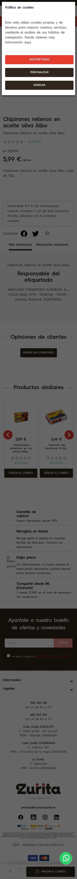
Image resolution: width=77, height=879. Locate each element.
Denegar (39, 85)
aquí (27, 42)
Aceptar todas (39, 59)
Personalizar (39, 72)
